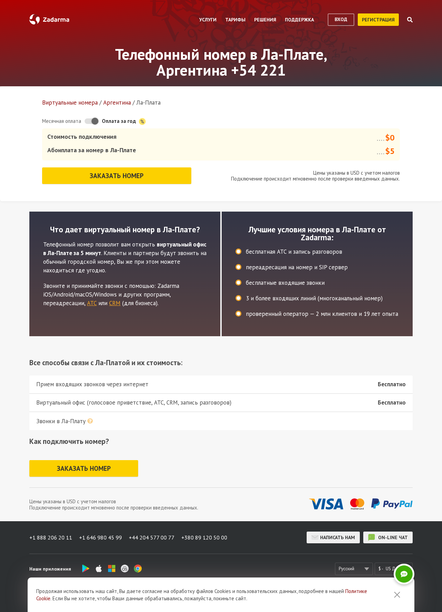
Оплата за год (119, 121)
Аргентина (117, 102)
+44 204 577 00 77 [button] (151, 537)
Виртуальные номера (70, 102)
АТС (92, 303)
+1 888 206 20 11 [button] (50, 537)
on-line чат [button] (392, 537)
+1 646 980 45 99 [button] (100, 537)
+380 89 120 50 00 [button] (204, 537)
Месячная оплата (61, 121)
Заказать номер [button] (117, 176)
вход (341, 19)
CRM (115, 303)
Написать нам (337, 537)
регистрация (378, 20)
